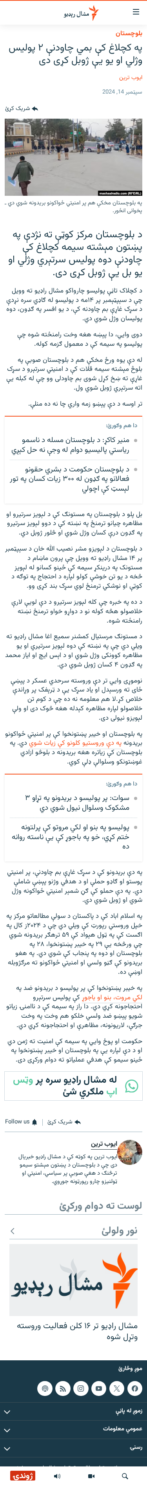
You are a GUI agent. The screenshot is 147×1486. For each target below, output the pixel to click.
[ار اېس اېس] (62, 1388)
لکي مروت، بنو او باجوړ (112, 998)
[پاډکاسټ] (44, 1388)
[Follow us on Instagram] (80, 1388)
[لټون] (125, 1476)
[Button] (21, 109)
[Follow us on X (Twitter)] (116, 1388)
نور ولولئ (120, 1231)
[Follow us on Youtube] (98, 1388)
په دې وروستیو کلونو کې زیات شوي (75, 743)
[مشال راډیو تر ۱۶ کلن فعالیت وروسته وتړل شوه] (73, 1280)
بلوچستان (129, 34)
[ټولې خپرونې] (57, 1476)
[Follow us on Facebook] (134, 1388)
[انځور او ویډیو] (91, 1476)
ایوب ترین (130, 77)
